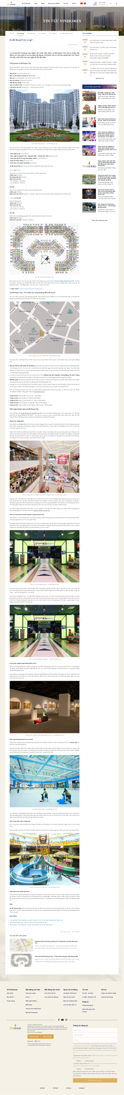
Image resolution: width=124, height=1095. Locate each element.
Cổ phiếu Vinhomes (69, 993)
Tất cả (12, 33)
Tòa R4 (12, 198)
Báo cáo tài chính (69, 997)
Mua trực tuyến (31, 993)
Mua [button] (35, 3)
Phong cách (31, 33)
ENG (39, 1041)
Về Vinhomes (26, 3)
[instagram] (66, 1020)
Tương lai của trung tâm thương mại (31, 288)
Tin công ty (53, 33)
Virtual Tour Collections (33, 1008)
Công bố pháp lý (87, 1005)
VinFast (42, 1088)
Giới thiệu (10, 993)
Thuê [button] (42, 3)
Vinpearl (81, 1088)
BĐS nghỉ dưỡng (31, 1001)
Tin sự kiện (42, 33)
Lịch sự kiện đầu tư (69, 1005)
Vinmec (68, 1088)
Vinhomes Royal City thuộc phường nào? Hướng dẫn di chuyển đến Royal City (56, 942)
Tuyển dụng (11, 1001)
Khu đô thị (10, 997)
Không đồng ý (89, 1061)
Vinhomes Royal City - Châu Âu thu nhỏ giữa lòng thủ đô (28, 922)
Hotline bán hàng (107, 997)
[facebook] (58, 1020)
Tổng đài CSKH (34, 1036)
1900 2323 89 (47, 1036)
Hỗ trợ (74, 3)
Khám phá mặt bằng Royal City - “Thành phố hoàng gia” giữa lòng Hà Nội (56, 956)
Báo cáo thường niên (70, 1001)
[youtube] (62, 1020)
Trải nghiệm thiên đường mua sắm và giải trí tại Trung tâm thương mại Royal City (36, 920)
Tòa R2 (18, 170)
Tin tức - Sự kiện (87, 993)
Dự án (28, 997)
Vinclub (55, 1088)
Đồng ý (78, 1061)
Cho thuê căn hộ (50, 993)
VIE (35, 1041)
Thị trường (20, 33)
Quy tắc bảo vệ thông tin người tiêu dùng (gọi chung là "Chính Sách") (95, 1048)
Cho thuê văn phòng (51, 997)
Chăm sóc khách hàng (108, 993)
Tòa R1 (12, 170)
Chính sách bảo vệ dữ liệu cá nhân (102, 1046)
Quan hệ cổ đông (53, 3)
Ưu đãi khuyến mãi (66, 33)
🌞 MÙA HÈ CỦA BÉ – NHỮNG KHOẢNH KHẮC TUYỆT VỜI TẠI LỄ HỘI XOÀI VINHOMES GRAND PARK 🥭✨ (102, 56)
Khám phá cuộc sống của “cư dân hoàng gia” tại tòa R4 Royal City (31, 924)
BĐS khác (29, 1005)
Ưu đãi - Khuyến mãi (89, 997)
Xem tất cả (100, 78)
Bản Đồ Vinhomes (31, 1012)
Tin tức (65, 3)
